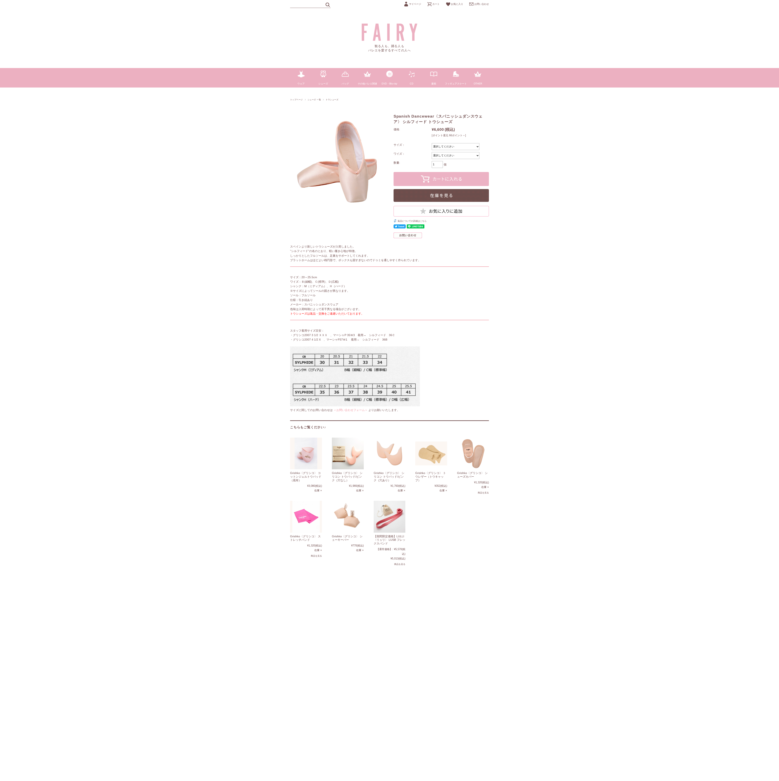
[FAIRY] (389, 39)
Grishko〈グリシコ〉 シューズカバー (472, 474)
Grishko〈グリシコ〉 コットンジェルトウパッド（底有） (305, 476)
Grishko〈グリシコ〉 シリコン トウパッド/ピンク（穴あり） (389, 476)
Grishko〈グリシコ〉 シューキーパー (347, 538)
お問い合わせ (481, 4)
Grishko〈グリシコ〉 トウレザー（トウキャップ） (430, 476)
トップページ (296, 99)
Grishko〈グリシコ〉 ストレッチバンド (305, 538)
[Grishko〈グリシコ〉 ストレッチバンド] (306, 517)
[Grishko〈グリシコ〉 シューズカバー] (473, 453)
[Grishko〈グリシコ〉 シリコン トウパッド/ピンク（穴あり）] (390, 453)
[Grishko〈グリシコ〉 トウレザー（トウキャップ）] (431, 453)
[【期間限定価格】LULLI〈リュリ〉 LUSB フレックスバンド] (390, 517)
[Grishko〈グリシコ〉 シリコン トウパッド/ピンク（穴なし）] (348, 453)
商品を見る (483, 492)
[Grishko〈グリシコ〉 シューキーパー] (348, 517)
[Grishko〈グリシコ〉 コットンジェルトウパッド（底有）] (306, 453)
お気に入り (457, 4)
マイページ (415, 4)
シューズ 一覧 (314, 99)
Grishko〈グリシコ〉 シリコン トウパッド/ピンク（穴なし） (347, 476)
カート (436, 4)
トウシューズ (332, 99)
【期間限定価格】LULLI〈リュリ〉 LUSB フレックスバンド (389, 540)
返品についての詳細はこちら (412, 221)
